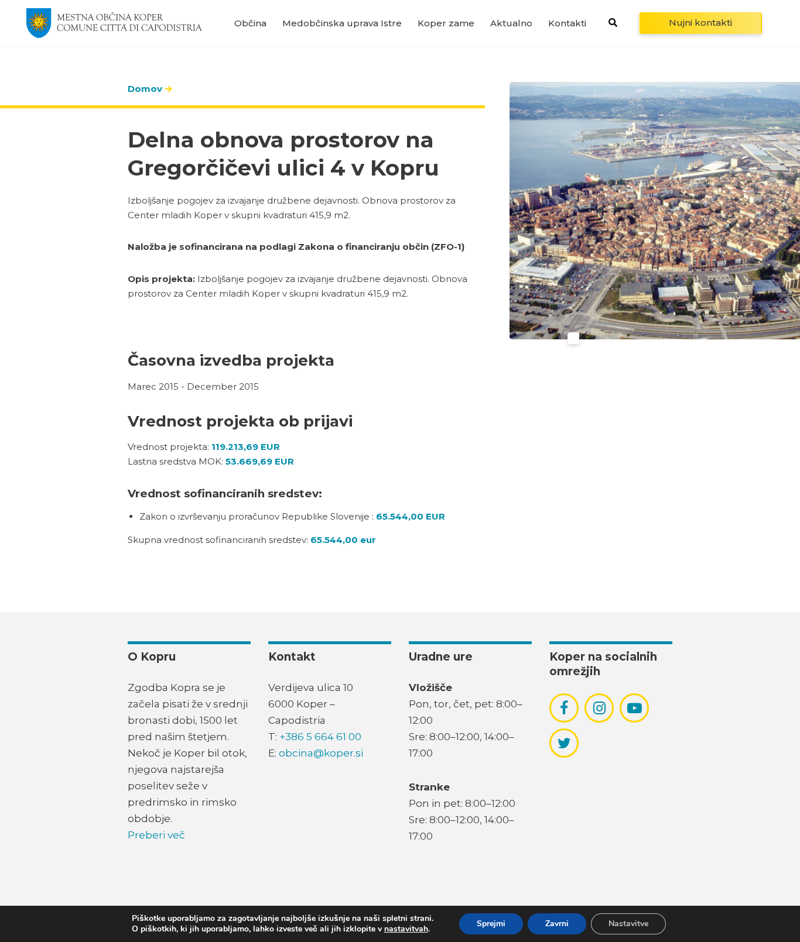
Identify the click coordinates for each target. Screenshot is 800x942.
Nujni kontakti (700, 22)
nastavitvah (406, 929)
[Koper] (114, 22)
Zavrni (557, 923)
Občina (250, 23)
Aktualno (511, 23)
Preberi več (156, 835)
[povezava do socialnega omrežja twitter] (564, 743)
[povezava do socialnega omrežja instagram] (599, 708)
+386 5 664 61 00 (320, 736)
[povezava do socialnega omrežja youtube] (634, 708)
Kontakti (567, 23)
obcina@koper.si (321, 753)
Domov (145, 88)
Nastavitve (628, 923)
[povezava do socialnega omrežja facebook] (564, 708)
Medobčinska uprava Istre (342, 23)
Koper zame (446, 23)
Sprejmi (491, 923)
